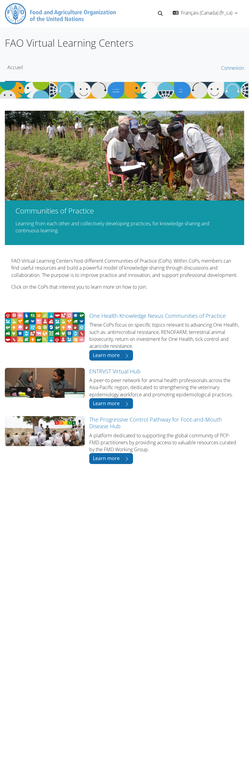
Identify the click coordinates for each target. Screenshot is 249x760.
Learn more (106, 355)
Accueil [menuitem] (15, 67)
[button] (160, 13)
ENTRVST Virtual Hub (115, 371)
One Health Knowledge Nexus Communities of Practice (157, 315)
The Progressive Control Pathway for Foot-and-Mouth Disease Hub (155, 422)
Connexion (232, 68)
